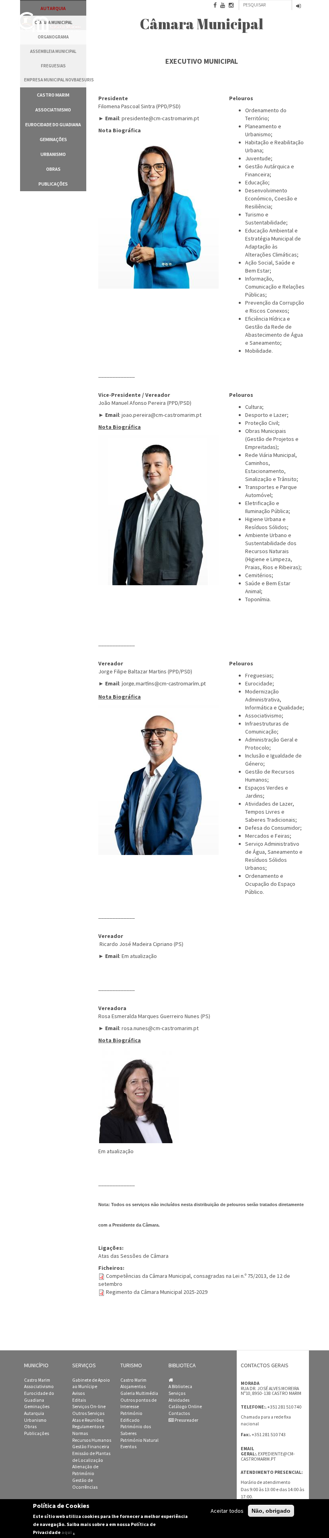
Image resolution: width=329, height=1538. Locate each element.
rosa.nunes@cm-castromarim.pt (160, 1028)
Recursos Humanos (91, 1440)
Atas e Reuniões (88, 1420)
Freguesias (53, 66)
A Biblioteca (180, 1386)
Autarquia (34, 1413)
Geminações (53, 139)
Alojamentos (133, 1386)
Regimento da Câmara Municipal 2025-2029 (156, 1291)
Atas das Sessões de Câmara (133, 1255)
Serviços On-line (89, 1406)
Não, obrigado (271, 1511)
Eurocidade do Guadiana (53, 124)
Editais (79, 1400)
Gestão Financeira (90, 1446)
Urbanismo (53, 154)
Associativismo (53, 110)
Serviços (177, 1393)
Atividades (179, 1400)
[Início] (50, 22)
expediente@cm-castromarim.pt (268, 1456)
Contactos (179, 1413)
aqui (66, 1532)
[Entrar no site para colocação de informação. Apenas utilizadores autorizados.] (298, 6)
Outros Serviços (88, 1413)
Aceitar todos (227, 1510)
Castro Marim (53, 95)
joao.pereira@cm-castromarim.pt (161, 414)
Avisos (78, 1393)
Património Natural (139, 1440)
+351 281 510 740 (284, 1407)
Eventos (128, 1446)
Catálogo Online (185, 1406)
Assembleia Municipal (53, 51)
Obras (53, 169)
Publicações (53, 184)
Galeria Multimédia (139, 1393)
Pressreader (186, 1420)
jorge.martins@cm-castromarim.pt (164, 684)
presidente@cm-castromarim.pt (160, 118)
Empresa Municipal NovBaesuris (55, 80)
